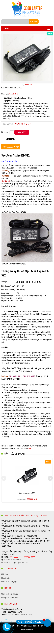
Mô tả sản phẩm (11, 147)
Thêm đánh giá (13, 94)
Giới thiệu (4, 574)
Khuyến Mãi (5, 578)
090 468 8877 (29, 557)
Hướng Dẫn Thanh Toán (9, 598)
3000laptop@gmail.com (18, 562)
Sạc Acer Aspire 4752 (27, 493)
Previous (3, 478)
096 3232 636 (15, 557)
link (30, 448)
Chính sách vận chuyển (9, 594)
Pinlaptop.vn (16, 559)
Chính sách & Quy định (9, 582)
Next (50, 478)
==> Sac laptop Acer (10, 161)
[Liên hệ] (6, 626)
